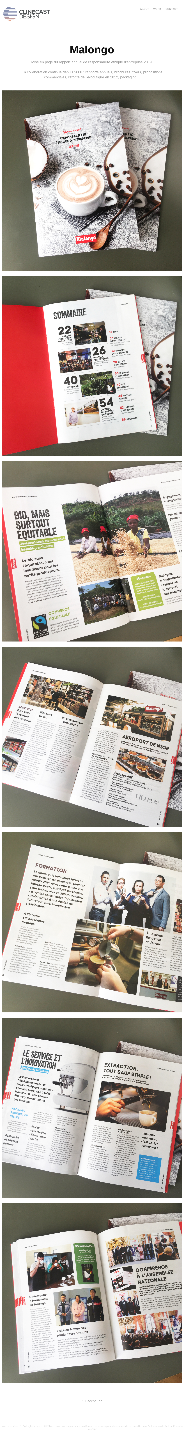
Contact (171, 9)
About (144, 9)
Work (157, 9)
